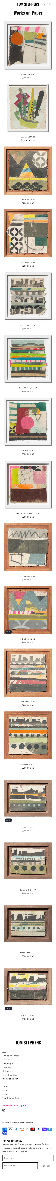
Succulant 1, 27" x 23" (28, 137)
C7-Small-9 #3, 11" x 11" (28, 639)
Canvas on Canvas (10, 1055)
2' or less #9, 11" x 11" (28, 702)
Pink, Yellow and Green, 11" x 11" (28, 513)
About (5, 1090)
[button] (5, 5)
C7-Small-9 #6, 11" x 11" (28, 576)
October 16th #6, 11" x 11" (28, 764)
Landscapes (8, 1063)
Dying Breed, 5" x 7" (28, 827)
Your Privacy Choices (12, 1097)
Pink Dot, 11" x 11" (28, 451)
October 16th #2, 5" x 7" (28, 953)
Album (5, 1086)
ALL (4, 1051)
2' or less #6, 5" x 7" (28, 1015)
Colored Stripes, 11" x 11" (28, 388)
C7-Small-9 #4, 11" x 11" (28, 262)
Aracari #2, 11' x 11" (28, 74)
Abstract (6, 1059)
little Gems (7, 1071)
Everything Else (9, 1074)
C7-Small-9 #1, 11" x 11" (28, 200)
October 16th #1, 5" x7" (28, 890)
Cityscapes (7, 1067)
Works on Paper (10, 1078)
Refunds (6, 1094)
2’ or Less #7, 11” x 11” (28, 325)
